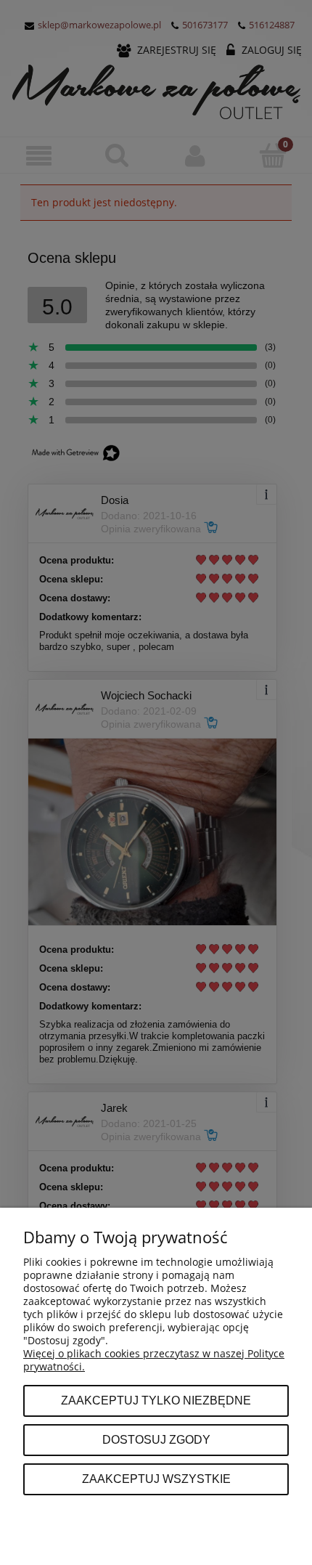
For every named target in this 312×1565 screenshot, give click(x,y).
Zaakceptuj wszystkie (156, 1478)
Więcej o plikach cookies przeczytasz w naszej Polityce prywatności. (153, 1359)
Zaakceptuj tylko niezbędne (156, 1400)
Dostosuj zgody (156, 1439)
